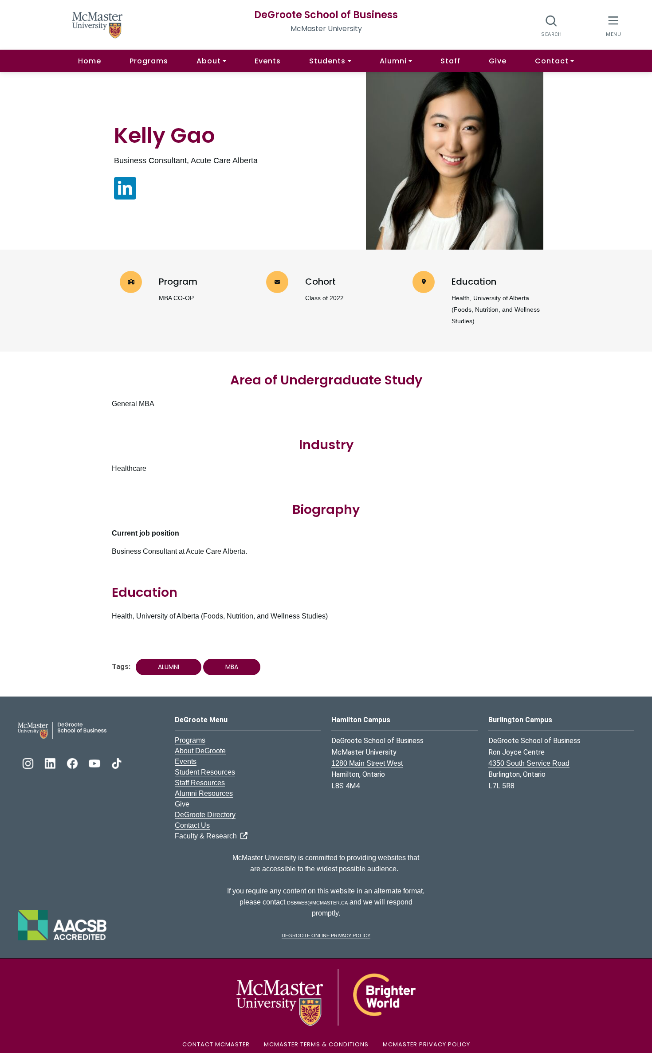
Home (89, 61)
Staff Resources (200, 783)
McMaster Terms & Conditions (316, 1044)
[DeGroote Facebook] (73, 762)
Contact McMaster (216, 1044)
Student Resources (205, 772)
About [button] (208, 61)
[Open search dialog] (551, 25)
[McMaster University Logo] (326, 997)
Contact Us (192, 825)
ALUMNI (168, 666)
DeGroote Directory (205, 814)
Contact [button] (552, 61)
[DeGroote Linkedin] (51, 762)
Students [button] (327, 61)
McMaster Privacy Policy (426, 1044)
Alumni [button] (393, 61)
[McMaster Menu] (613, 25)
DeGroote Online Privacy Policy (326, 935)
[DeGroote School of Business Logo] (62, 730)
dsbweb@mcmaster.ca (317, 902)
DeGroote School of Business (326, 15)
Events (268, 61)
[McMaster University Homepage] (98, 24)
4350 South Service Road (529, 763)
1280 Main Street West (367, 763)
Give (498, 61)
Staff (450, 61)
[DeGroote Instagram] (29, 762)
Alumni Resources (204, 793)
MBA (231, 666)
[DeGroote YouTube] (95, 762)
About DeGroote (200, 751)
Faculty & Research (207, 836)
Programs (149, 61)
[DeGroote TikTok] (116, 762)
